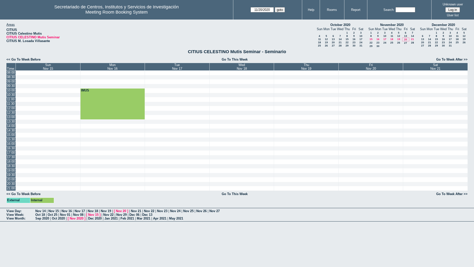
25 (319, 45)
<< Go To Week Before (23, 59)
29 (347, 45)
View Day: (13, 211)
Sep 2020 (42, 218)
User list (453, 15)
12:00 (11, 108)
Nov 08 (78, 215)
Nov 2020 (76, 218)
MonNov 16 (112, 66)
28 (340, 45)
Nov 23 (162, 211)
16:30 (11, 148)
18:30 (11, 166)
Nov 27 (214, 211)
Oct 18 (40, 215)
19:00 (11, 170)
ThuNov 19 (306, 66)
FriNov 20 (371, 66)
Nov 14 (40, 211)
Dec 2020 (95, 218)
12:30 (11, 112)
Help (311, 10)
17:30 (11, 157)
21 (340, 42)
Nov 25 (188, 211)
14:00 (11, 126)
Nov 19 (106, 211)
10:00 (11, 90)
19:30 (11, 175)
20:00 (11, 179)
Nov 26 (201, 211)
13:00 (11, 117)
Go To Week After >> (452, 59)
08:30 (11, 77)
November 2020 (392, 25)
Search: (389, 10)
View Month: (15, 218)
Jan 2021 (111, 218)
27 (333, 45)
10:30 (11, 95)
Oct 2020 (58, 218)
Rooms (332, 10)
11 (319, 39)
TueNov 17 (177, 66)
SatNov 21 (435, 66)
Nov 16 (66, 211)
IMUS (85, 90)
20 (333, 42)
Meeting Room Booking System (116, 12)
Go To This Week (235, 59)
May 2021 (176, 218)
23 (354, 42)
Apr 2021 (159, 218)
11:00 (11, 99)
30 (354, 45)
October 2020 (340, 25)
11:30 (11, 104)
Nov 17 (80, 211)
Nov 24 (175, 211)
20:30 (11, 184)
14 (340, 39)
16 (354, 39)
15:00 (11, 135)
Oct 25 (52, 215)
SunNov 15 (48, 66)
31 (360, 45)
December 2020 (443, 25)
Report (355, 10)
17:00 (11, 153)
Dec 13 (147, 215)
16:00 (11, 144)
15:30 (11, 139)
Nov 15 (53, 211)
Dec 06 (134, 215)
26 (326, 45)
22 (347, 42)
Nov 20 (121, 211)
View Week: (15, 215)
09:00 (11, 81)
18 (319, 42)
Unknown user (453, 4)
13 (333, 39)
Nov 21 (136, 211)
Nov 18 (93, 211)
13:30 (11, 121)
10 (360, 36)
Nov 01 (65, 215)
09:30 (11, 86)
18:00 (11, 161)
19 (326, 42)
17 (360, 39)
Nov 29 (121, 215)
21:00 (11, 188)
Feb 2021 (127, 218)
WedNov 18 (242, 66)
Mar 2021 (143, 218)
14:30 (11, 130)
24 (360, 42)
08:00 (11, 72)
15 (347, 39)
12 (326, 39)
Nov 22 (149, 211)
